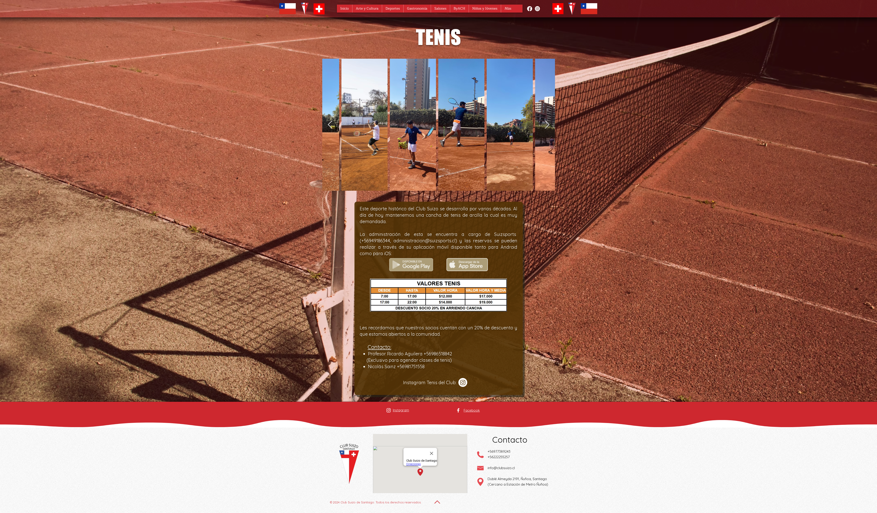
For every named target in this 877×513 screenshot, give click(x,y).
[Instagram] (537, 8)
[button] (367, 9)
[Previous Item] (330, 124)
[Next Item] (547, 124)
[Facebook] (529, 8)
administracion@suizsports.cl (424, 240)
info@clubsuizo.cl (501, 468)
